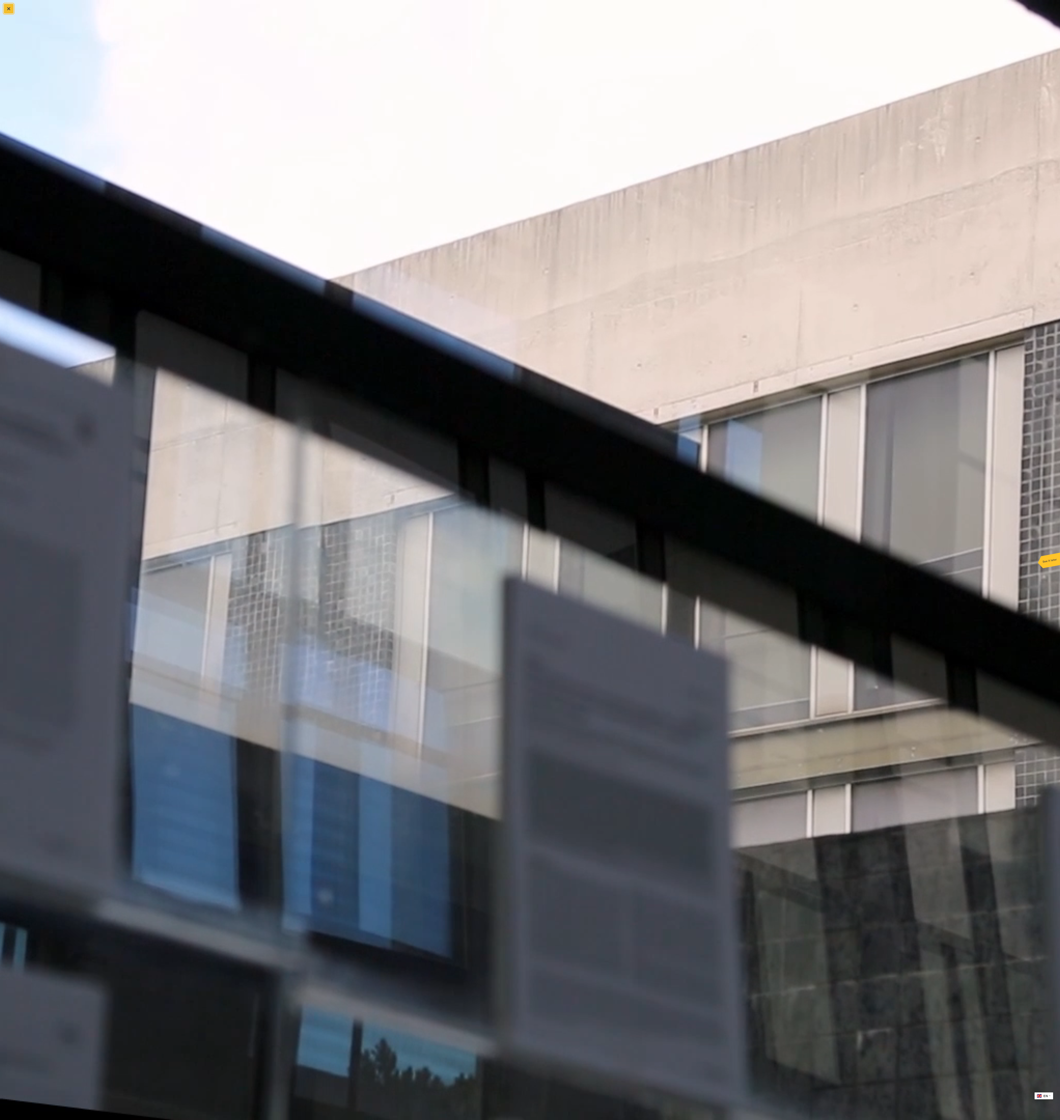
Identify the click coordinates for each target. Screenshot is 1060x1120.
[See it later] (1049, 560)
